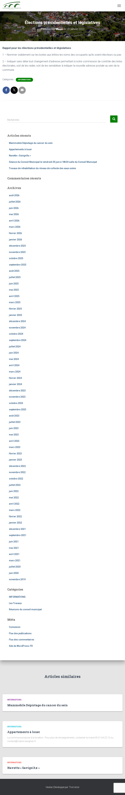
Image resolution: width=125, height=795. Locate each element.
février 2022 (15, 516)
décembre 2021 (17, 529)
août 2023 (14, 415)
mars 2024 (14, 371)
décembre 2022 (17, 466)
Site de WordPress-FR (21, 646)
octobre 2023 (16, 403)
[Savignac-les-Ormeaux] (12, 6)
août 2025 (14, 271)
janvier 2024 (15, 384)
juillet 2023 (15, 422)
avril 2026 (14, 220)
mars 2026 (14, 227)
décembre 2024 (17, 321)
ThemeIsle (74, 787)
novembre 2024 (17, 327)
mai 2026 (14, 214)
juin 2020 (14, 573)
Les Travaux (15, 603)
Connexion (14, 627)
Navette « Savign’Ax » (20, 155)
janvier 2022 (15, 522)
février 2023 (15, 453)
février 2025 (15, 308)
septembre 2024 (17, 340)
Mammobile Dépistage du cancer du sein (31, 143)
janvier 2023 (15, 459)
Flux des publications (20, 633)
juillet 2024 (15, 346)
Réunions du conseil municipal (25, 609)
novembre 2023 (17, 396)
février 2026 (15, 233)
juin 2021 (14, 541)
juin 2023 (14, 428)
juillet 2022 (15, 485)
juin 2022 (14, 491)
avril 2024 (14, 365)
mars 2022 (14, 510)
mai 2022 (14, 497)
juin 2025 (14, 283)
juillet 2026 (15, 201)
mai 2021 (14, 548)
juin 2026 (14, 208)
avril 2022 (14, 503)
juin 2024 (14, 352)
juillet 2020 (15, 566)
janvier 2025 (15, 315)
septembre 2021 (17, 535)
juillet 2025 (15, 277)
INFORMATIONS (24, 80)
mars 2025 (14, 302)
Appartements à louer (20, 149)
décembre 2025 (17, 245)
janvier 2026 (15, 239)
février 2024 (15, 378)
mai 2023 (14, 434)
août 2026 (14, 195)
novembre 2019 (17, 579)
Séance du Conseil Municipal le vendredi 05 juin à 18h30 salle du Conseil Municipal (53, 162)
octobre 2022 (16, 478)
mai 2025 (14, 289)
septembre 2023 (17, 409)
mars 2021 (14, 560)
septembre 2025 (17, 264)
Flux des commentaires (21, 639)
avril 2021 (14, 554)
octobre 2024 (16, 334)
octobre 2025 (16, 258)
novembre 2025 (17, 252)
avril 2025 (14, 296)
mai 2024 (14, 359)
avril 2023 (14, 441)
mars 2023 (14, 447)
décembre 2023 (17, 390)
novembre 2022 (17, 472)
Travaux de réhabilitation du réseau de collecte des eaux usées (42, 168)
